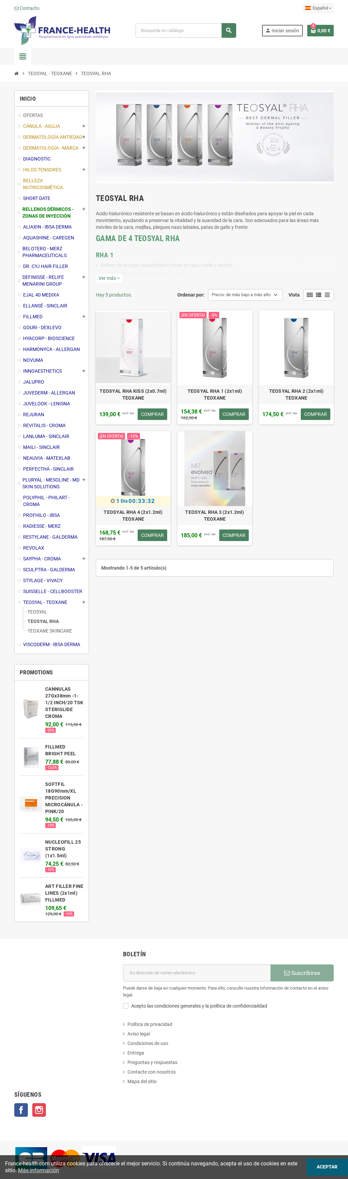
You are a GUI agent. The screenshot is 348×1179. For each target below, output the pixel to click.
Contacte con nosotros (151, 1072)
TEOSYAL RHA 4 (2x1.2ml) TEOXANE (133, 515)
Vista (294, 295)
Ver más (109, 278)
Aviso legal (138, 1034)
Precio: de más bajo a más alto (241, 294)
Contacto (29, 8)
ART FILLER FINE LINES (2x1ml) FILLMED (64, 893)
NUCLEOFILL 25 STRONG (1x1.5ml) (63, 848)
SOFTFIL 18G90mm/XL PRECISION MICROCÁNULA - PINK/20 (64, 797)
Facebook (21, 1110)
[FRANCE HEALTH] (62, 30)
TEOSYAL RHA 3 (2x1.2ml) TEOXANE (214, 515)
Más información (38, 1170)
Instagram (39, 1110)
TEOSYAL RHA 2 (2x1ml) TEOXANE (296, 394)
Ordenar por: (191, 295)
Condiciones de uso (147, 1043)
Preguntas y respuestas (152, 1062)
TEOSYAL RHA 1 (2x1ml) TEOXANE (215, 394)
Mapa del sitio (142, 1081)
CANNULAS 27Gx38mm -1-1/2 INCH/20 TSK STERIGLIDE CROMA (64, 702)
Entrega (135, 1053)
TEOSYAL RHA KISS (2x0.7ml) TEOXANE (133, 394)
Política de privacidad (149, 1024)
